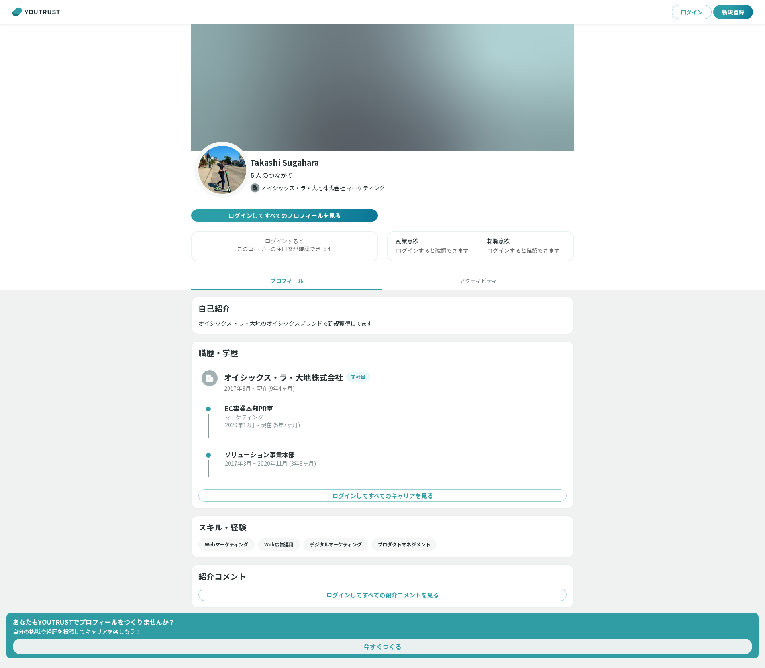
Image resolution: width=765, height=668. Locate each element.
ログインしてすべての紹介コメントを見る (382, 595)
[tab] (286, 280)
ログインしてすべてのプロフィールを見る (284, 215)
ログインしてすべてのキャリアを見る (382, 495)
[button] (382, 87)
